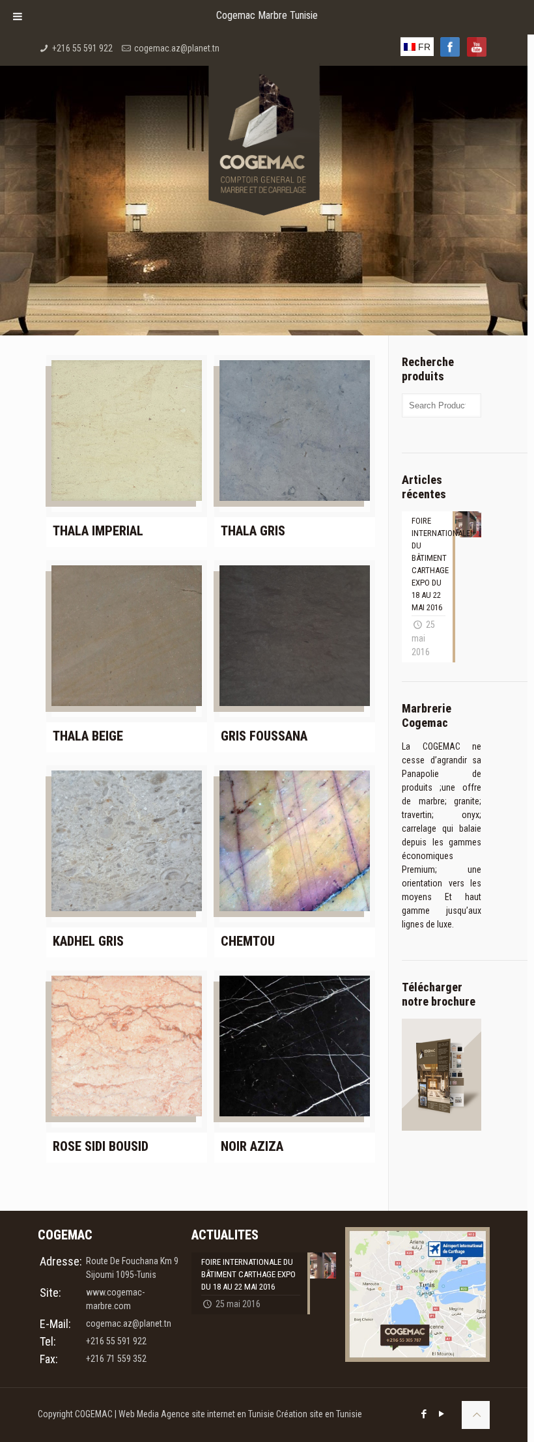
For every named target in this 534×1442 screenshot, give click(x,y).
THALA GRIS (253, 531)
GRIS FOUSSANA (264, 736)
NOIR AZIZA (252, 1146)
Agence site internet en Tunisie (218, 1414)
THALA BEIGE (88, 736)
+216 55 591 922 (82, 48)
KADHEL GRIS (88, 941)
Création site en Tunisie (319, 1414)
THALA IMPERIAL (98, 531)
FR (422, 47)
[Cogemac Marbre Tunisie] (264, 105)
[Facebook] (424, 1414)
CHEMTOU (248, 941)
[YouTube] (442, 1414)
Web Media (140, 1414)
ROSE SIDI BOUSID (100, 1146)
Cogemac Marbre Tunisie (267, 15)
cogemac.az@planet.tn (176, 48)
